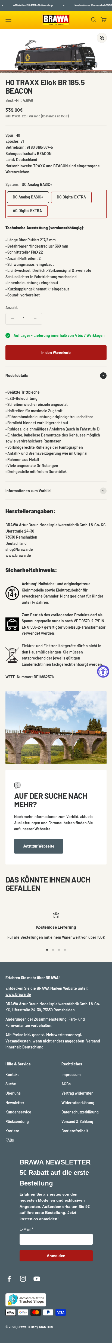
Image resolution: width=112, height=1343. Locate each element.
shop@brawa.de (19, 549)
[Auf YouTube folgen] (37, 1278)
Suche (10, 1083)
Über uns (13, 1093)
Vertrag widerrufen (77, 1093)
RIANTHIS (46, 1327)
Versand (35, 116)
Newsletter (14, 1102)
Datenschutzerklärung (80, 1112)
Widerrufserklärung (77, 1102)
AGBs (66, 1083)
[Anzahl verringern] (12, 318)
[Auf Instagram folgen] (23, 1278)
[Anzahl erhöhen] (35, 318)
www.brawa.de (18, 555)
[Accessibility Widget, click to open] (103, 671)
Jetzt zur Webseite (38, 846)
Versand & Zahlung (77, 1121)
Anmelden (56, 1255)
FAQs (9, 1140)
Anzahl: (11, 307)
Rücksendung (17, 1121)
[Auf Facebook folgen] (9, 1278)
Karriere (12, 1130)
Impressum (71, 1074)
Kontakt (12, 1074)
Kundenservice (18, 1112)
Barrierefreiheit (74, 1130)
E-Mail (25, 1229)
